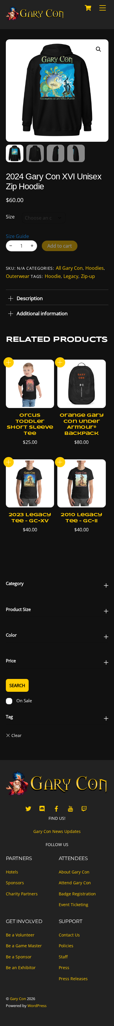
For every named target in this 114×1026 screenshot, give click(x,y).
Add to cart (59, 246)
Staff (63, 957)
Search (17, 685)
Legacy (70, 276)
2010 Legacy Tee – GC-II (81, 518)
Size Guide (17, 236)
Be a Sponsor (19, 957)
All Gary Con (69, 268)
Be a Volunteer (20, 935)
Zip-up (88, 276)
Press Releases (73, 978)
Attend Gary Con (75, 882)
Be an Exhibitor (21, 967)
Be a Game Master (24, 945)
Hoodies (94, 268)
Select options (9, 362)
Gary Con (18, 998)
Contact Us (69, 935)
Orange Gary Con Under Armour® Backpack (82, 424)
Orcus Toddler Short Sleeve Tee (30, 424)
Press (64, 967)
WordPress (36, 1005)
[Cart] (88, 8)
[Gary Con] (35, 18)
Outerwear (18, 276)
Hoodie (53, 276)
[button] (98, 49)
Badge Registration (77, 894)
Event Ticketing (73, 904)
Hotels (12, 872)
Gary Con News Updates (57, 831)
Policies (66, 945)
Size (10, 216)
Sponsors (15, 882)
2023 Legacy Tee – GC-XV (30, 518)
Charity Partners (22, 894)
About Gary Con (74, 872)
